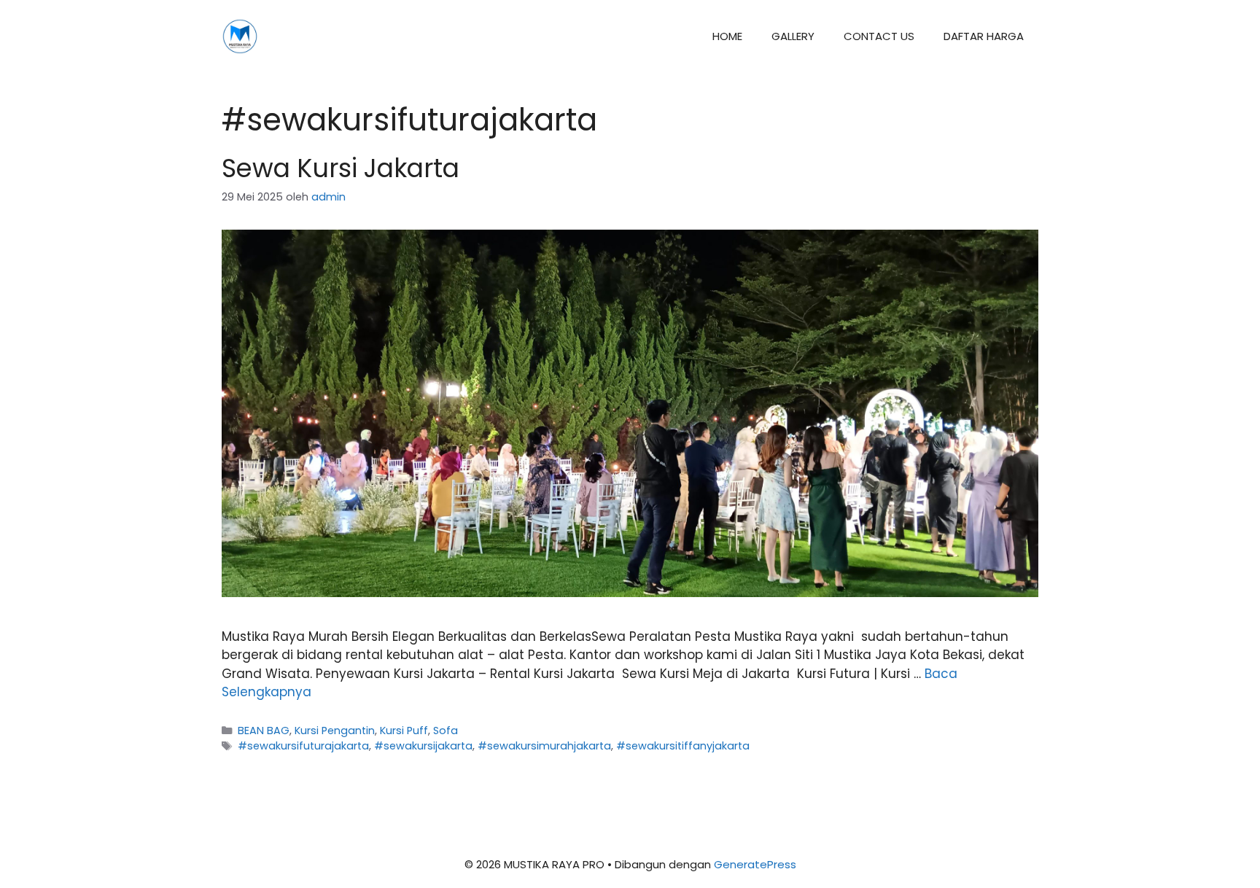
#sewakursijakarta (423, 746)
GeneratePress (755, 864)
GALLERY (792, 36)
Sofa (445, 730)
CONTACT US (879, 36)
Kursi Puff (404, 730)
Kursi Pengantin (335, 730)
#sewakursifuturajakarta (303, 746)
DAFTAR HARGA (984, 36)
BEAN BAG (263, 730)
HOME (727, 36)
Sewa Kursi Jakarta (340, 168)
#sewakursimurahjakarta (544, 746)
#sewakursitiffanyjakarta (683, 746)
